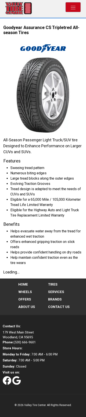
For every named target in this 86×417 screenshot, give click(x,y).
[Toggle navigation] (73, 7)
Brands (55, 299)
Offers (24, 299)
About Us (26, 307)
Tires (53, 284)
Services (56, 292)
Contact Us (59, 307)
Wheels (25, 292)
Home (23, 284)
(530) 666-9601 (19, 342)
